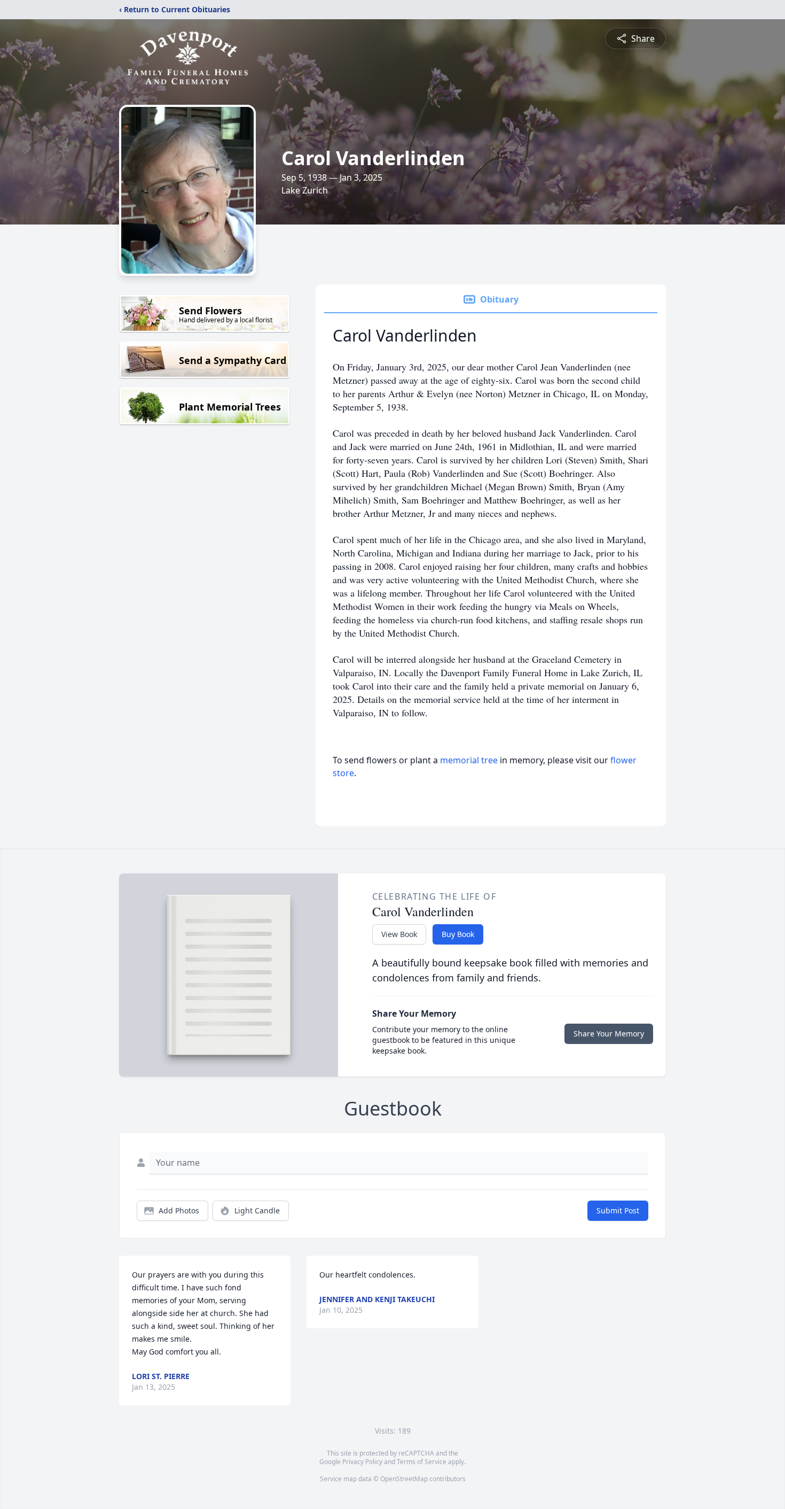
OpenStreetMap (404, 1478)
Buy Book (458, 934)
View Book (399, 934)
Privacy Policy (362, 1461)
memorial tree (469, 760)
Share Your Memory (609, 1033)
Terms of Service (421, 1461)
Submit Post (617, 1210)
